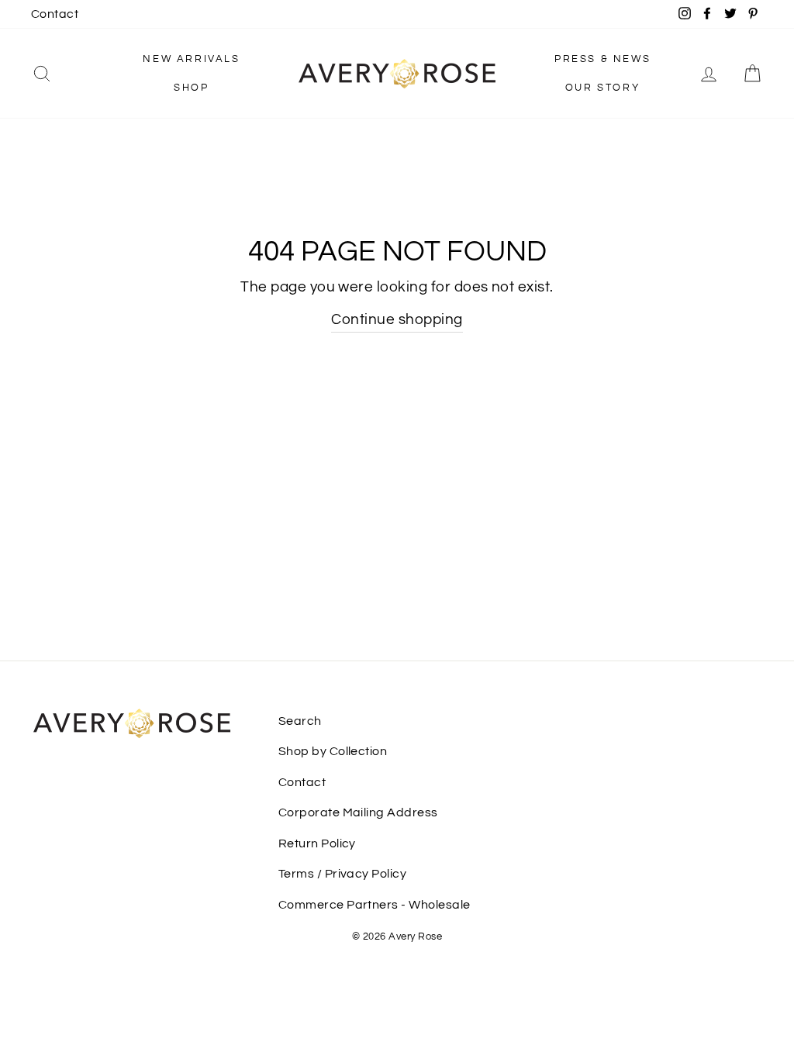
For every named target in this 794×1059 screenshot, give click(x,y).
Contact (54, 14)
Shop (191, 87)
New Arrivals (191, 58)
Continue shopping (396, 319)
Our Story (602, 87)
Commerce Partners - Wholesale (374, 905)
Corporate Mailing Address (358, 812)
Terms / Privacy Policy (342, 874)
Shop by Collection (333, 751)
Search (300, 721)
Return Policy (317, 843)
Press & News (602, 58)
